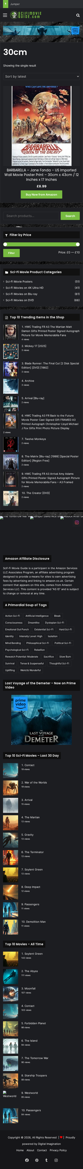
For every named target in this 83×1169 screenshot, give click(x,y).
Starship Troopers (36, 1075)
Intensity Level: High (30, 636)
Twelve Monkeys (35, 439)
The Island (31, 1040)
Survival (10, 663)
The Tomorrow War (36, 1058)
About (30, 1150)
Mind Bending (13, 642)
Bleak (57, 615)
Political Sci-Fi (63, 642)
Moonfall (30, 988)
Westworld (31, 1092)
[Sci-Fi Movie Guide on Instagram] (77, 522)
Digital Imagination (49, 1143)
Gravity (29, 834)
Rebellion (39, 649)
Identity (9, 636)
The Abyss (31, 971)
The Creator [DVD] (38, 493)
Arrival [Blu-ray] (34, 398)
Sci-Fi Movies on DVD (20, 300)
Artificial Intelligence (37, 615)
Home (20, 1150)
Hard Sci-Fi (65, 629)
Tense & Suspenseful (32, 663)
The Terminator (34, 852)
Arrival (28, 799)
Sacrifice (49, 656)
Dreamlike (33, 622)
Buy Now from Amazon (41, 194)
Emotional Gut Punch (17, 629)
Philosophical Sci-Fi (37, 642)
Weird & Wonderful (30, 670)
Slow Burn (65, 656)
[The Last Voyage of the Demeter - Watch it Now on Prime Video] (41, 30)
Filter (11, 253)
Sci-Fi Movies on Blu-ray (21, 294)
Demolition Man (36, 921)
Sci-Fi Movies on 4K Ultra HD (25, 287)
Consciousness (13, 622)
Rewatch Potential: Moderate (21, 656)
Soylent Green (34, 869)
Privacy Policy (58, 1150)
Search (70, 216)
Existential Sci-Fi (43, 629)
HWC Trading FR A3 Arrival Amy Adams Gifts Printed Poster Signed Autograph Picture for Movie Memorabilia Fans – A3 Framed (51, 478)
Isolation (52, 636)
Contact (29, 765)
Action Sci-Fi (12, 615)
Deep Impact (32, 886)
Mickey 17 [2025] (35, 346)
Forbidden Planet (35, 1023)
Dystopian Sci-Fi (54, 622)
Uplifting (10, 670)
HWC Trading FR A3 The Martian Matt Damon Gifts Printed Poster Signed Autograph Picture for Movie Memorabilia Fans (51, 331)
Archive (29, 380)
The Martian (32, 817)
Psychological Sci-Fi (17, 649)
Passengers (32, 904)
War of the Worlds (36, 782)
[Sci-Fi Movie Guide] (26, 15)
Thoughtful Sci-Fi (59, 663)
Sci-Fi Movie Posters (19, 281)
